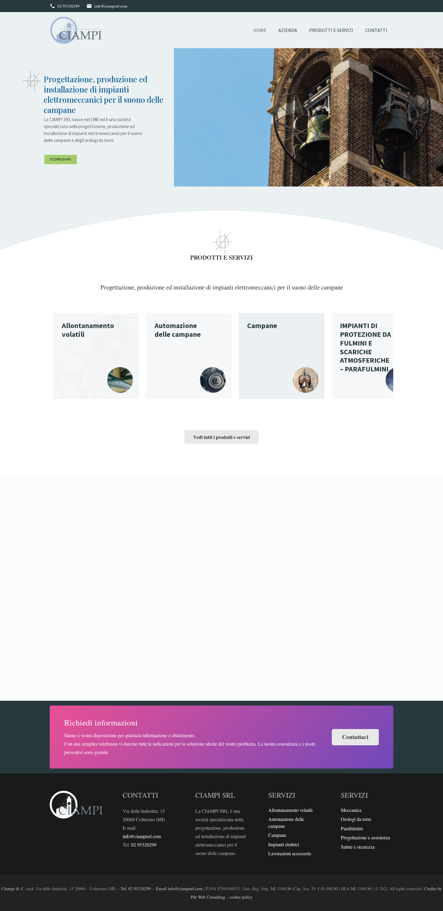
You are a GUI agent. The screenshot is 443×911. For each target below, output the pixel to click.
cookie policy (241, 897)
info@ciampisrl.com (142, 836)
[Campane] (282, 356)
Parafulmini (352, 828)
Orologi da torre (356, 819)
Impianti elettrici (283, 844)
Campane (277, 835)
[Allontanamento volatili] (96, 356)
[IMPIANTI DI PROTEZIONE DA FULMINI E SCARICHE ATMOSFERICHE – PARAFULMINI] (374, 356)
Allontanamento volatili (290, 810)
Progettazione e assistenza (365, 837)
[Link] (76, 30)
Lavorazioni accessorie (289, 853)
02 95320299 (143, 844)
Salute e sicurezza (358, 847)
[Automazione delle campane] (189, 356)
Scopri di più (60, 159)
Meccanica (351, 810)
